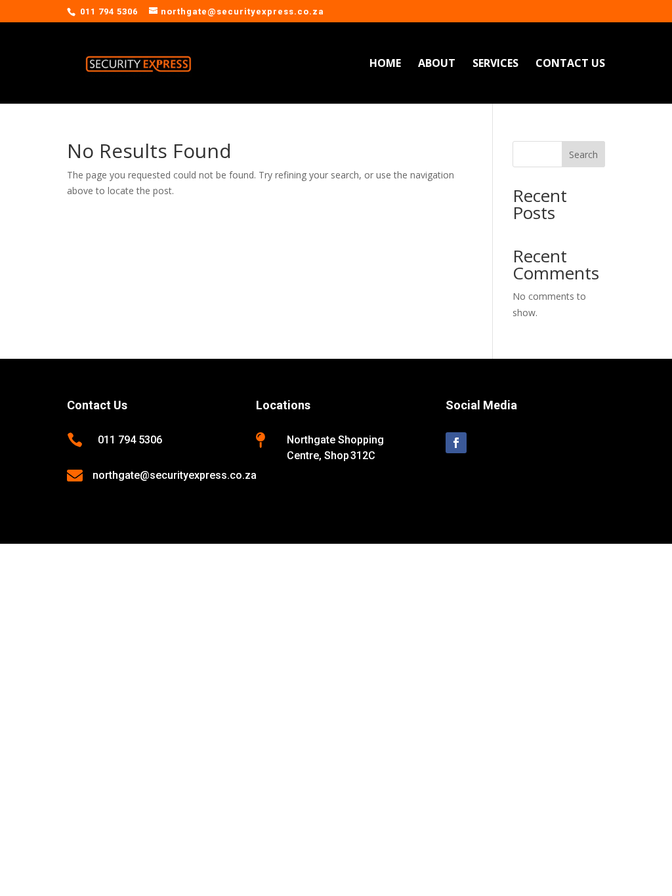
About (436, 64)
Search (583, 154)
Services (495, 64)
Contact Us (570, 64)
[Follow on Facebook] (456, 442)
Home (385, 64)
